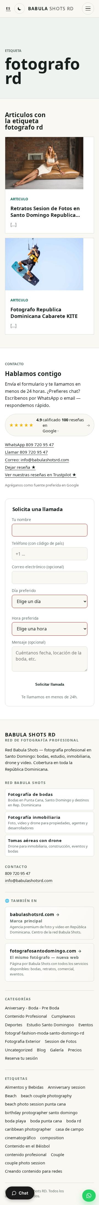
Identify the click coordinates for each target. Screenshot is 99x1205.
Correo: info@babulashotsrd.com (37, 459)
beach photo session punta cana (35, 1104)
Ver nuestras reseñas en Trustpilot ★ (40, 474)
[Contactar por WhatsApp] (89, 1196)
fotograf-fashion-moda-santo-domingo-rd (44, 1033)
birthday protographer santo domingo (41, 1112)
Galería (57, 1050)
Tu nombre (21, 519)
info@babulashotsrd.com (29, 880)
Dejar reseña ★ (20, 467)
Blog (41, 1050)
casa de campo (70, 1129)
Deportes (13, 1024)
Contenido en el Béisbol (27, 1146)
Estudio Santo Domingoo (50, 1024)
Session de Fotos (60, 1041)
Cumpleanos (63, 1016)
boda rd (73, 1121)
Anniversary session (66, 1087)
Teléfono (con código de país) (38, 543)
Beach (10, 1095)
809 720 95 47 (17, 873)
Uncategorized (18, 1050)
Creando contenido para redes (33, 1171)
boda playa (15, 1121)
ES (8, 8)
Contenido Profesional (26, 1016)
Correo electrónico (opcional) (38, 566)
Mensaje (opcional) (28, 642)
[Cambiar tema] (19, 8)
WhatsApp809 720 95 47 (29, 444)
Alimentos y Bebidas (24, 1087)
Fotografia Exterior (22, 1041)
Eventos (85, 1024)
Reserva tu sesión (21, 1058)
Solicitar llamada (49, 684)
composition (52, 1137)
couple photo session (25, 1162)
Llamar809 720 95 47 (26, 452)
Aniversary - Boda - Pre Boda (32, 1008)
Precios (75, 1050)
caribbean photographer (28, 1129)
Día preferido (24, 590)
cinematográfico (20, 1137)
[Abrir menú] (88, 8)
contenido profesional (25, 1154)
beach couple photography (46, 1095)
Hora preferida (25, 618)
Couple (57, 1154)
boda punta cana (46, 1121)
